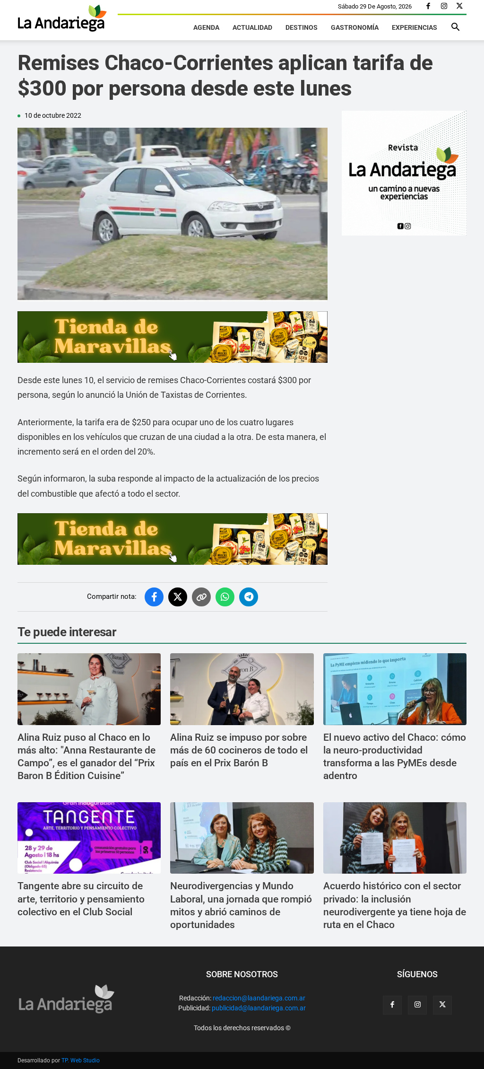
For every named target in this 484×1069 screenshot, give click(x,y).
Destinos (301, 27)
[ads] (172, 337)
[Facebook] (428, 6)
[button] (455, 28)
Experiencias (414, 27)
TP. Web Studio (80, 1060)
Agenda (206, 27)
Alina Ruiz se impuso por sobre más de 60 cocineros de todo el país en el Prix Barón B (239, 750)
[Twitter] (459, 6)
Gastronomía (355, 27)
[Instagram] (444, 6)
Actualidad (252, 27)
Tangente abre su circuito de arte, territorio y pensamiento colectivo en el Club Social (81, 899)
